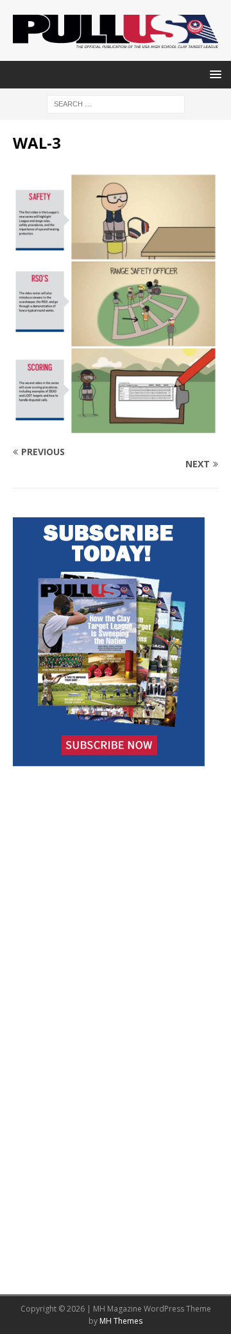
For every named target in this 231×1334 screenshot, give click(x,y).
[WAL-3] (115, 427)
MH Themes (120, 1320)
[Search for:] (116, 103)
